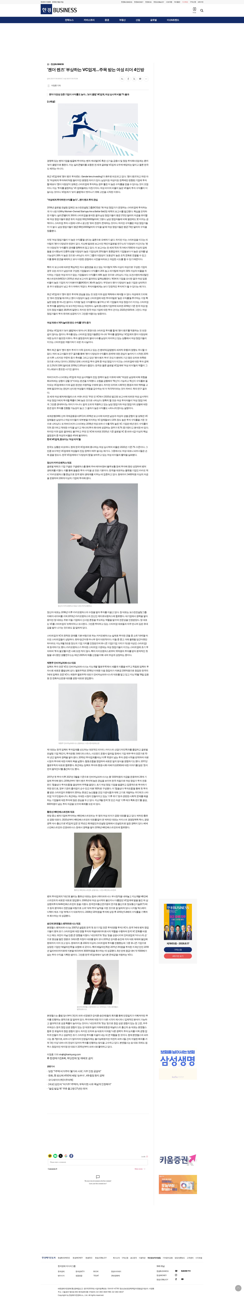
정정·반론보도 (180, 1258)
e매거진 (200, 2)
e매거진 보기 (178, 956)
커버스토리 (89, 20)
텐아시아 (61, 1275)
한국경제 (61, 1271)
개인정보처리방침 (154, 1258)
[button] (194, 10)
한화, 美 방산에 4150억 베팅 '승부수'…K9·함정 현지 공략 (76, 1075)
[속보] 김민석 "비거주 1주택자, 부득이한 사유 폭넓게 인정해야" (79, 1084)
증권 (107, 20)
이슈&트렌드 (173, 20)
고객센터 (190, 1258)
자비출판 (177, 2)
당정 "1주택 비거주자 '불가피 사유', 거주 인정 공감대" (74, 1071)
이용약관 (142, 1258)
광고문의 (133, 1258)
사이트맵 (198, 1258)
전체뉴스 (69, 20)
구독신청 (193, 2)
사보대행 (169, 2)
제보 (185, 2)
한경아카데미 (116, 1271)
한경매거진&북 (46, 2)
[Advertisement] (122, 43)
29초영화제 (115, 1275)
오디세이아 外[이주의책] (60, 1079)
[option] (178, 1058)
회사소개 (116, 1258)
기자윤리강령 (168, 1258)
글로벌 (153, 20)
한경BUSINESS (57, 64)
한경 (126, 2)
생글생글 (79, 1275)
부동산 (122, 20)
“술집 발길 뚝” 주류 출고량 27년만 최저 (67, 1088)
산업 (138, 20)
